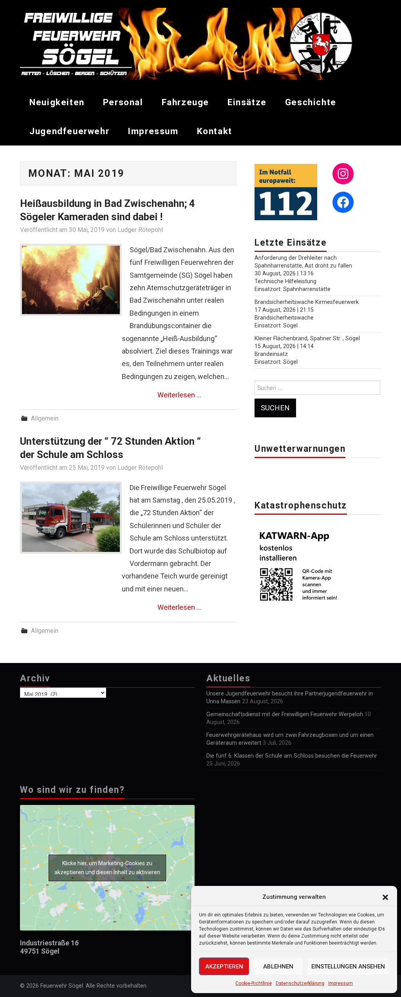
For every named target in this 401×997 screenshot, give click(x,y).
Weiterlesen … (179, 395)
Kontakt (214, 131)
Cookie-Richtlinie (253, 983)
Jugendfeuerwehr (69, 131)
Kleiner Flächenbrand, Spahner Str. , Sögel (307, 338)
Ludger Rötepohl (140, 230)
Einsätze (247, 102)
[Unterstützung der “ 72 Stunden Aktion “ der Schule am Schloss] (71, 517)
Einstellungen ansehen (348, 966)
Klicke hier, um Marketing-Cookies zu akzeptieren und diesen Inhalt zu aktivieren (107, 867)
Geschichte (310, 102)
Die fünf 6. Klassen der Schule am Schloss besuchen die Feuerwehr (291, 756)
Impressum (340, 983)
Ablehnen (278, 966)
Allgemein (44, 418)
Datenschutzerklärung (300, 983)
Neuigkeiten (57, 102)
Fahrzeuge (185, 102)
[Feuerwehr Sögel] (200, 43)
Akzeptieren (224, 966)
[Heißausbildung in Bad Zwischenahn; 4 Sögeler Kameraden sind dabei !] (71, 280)
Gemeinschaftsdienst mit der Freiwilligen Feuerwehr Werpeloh (284, 714)
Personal (123, 102)
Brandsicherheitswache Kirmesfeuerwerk (307, 302)
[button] (385, 897)
